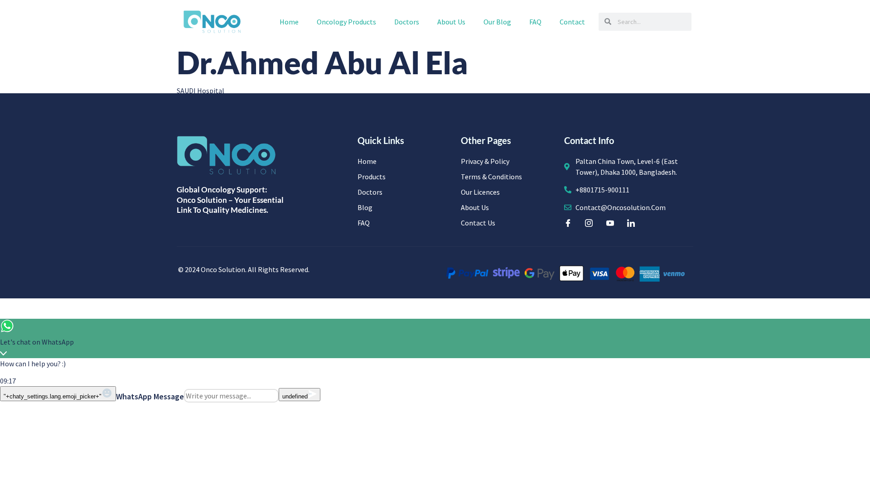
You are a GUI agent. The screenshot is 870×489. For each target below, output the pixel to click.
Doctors (406, 21)
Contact (572, 21)
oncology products (346, 21)
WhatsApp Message (150, 396)
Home (289, 21)
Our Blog (497, 21)
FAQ (535, 21)
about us (451, 21)
